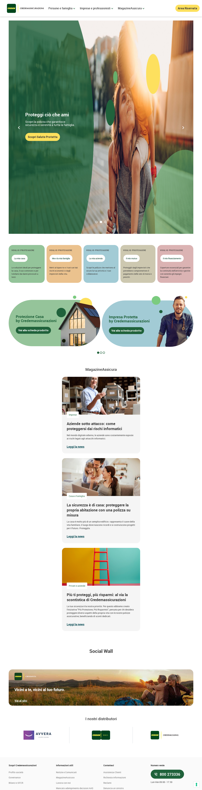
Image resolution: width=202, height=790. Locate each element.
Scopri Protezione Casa (43, 138)
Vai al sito (21, 701)
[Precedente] (19, 127)
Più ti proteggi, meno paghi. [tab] (96, 222)
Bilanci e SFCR (16, 782)
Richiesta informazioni (114, 777)
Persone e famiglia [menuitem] (60, 8)
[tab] (98, 353)
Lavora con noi (63, 782)
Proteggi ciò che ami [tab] (101, 222)
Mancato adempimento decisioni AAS (74, 788)
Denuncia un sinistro (113, 788)
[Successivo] (183, 127)
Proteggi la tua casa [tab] (105, 222)
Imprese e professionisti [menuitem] (95, 8)
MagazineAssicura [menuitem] (130, 8)
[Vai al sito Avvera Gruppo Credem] (37, 735)
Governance (15, 777)
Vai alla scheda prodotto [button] (33, 330)
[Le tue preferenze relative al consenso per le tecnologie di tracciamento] (196, 784)
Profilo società (16, 772)
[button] (27, 264)
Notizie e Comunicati (66, 772)
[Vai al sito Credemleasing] (164, 735)
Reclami (107, 782)
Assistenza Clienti (112, 772)
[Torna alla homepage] (25, 8)
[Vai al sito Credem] (101, 735)
